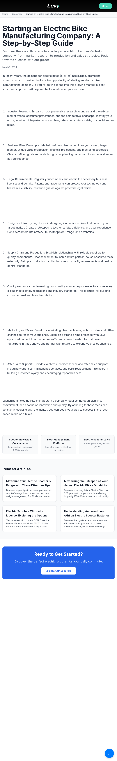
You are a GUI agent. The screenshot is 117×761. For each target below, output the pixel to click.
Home (5, 14)
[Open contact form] (109, 753)
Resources (17, 14)
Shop (105, 6)
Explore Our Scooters (58, 570)
